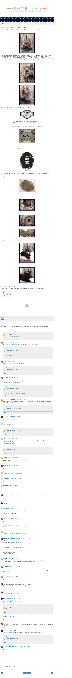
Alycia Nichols (6, 566)
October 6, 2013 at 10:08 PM (16, 638)
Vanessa (4, 465)
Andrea (4, 342)
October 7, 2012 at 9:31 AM (13, 377)
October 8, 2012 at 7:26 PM (12, 438)
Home (27, 672)
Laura (4, 630)
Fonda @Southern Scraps (8, 478)
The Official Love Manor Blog (23, 107)
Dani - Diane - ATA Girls (7, 416)
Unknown (5, 457)
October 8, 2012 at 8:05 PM (16, 408)
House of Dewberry (7, 598)
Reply (4, 330)
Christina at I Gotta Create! (8, 547)
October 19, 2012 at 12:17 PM (13, 616)
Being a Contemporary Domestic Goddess (11, 646)
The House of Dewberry (17, 173)
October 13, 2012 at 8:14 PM (25, 538)
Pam (4, 361)
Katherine (5, 576)
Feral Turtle (5, 377)
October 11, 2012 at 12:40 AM (13, 494)
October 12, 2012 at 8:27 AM (13, 525)
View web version (27, 674)
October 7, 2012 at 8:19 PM (16, 388)
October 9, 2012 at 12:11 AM (12, 457)
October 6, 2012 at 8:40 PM (16, 334)
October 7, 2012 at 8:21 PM (16, 350)
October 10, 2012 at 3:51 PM (12, 485)
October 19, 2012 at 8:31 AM (16, 598)
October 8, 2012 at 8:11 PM (16, 449)
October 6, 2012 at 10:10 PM (11, 342)
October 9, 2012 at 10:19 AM (12, 465)
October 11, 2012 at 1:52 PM (14, 508)
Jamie (4, 591)
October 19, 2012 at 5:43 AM (11, 591)
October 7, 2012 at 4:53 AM (10, 361)
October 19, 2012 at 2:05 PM (16, 607)
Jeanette (7, 334)
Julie (4, 531)
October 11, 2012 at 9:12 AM (22, 501)
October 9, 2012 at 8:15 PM (18, 478)
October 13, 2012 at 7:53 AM (11, 531)
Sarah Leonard (6, 508)
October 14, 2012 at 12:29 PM (14, 566)
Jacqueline (5, 494)
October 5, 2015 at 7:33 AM (25, 646)
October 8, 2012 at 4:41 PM (17, 416)
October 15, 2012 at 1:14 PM (12, 576)
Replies (5, 332)
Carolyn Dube (5, 518)
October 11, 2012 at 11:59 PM (14, 518)
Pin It (2, 312)
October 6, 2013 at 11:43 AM (11, 630)
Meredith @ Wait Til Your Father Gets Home (11, 538)
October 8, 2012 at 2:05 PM (21, 399)
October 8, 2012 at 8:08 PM (16, 430)
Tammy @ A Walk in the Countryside (10, 501)
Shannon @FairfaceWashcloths (9, 399)
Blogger (29, 676)
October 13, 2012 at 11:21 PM (12, 558)
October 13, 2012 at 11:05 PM (19, 547)
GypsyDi (5, 438)
